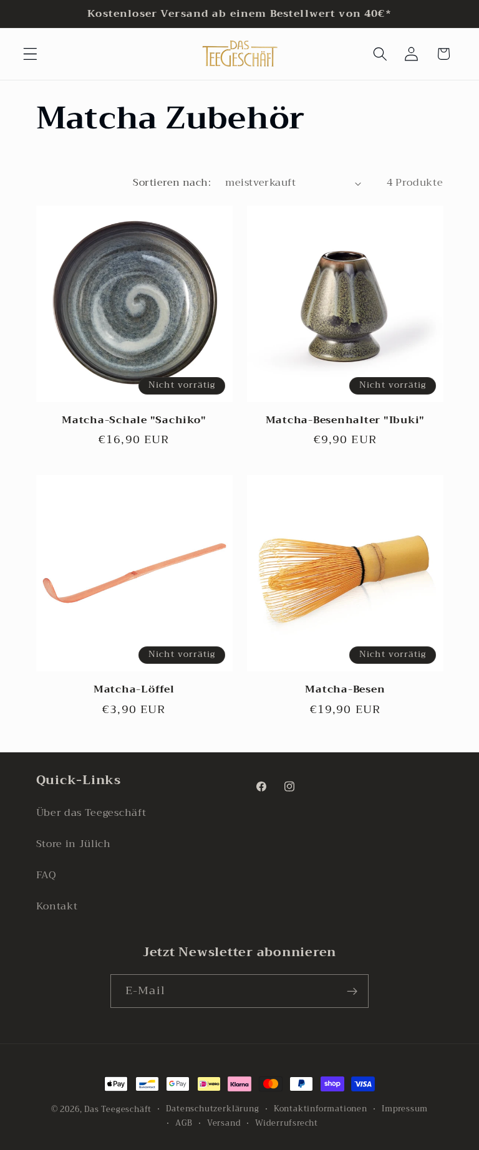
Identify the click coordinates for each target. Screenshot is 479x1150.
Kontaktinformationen (320, 1109)
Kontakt (57, 906)
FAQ (46, 875)
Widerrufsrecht (286, 1123)
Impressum (405, 1109)
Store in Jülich (73, 844)
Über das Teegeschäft (91, 813)
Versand (224, 1123)
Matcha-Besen (345, 689)
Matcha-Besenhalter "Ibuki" (345, 420)
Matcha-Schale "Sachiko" (134, 420)
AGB (183, 1123)
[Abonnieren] (352, 991)
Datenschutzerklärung (212, 1109)
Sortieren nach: (172, 182)
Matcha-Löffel (134, 689)
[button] (30, 54)
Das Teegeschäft (118, 1109)
